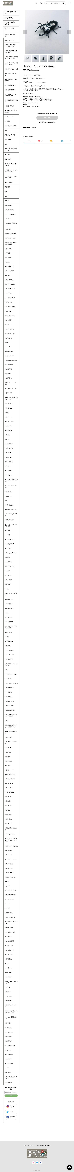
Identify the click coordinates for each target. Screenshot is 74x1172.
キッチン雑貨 (9, 182)
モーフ (8, 987)
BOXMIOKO (9, 872)
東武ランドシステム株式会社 (11, 664)
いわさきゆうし (10, 279)
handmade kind (10, 779)
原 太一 (8, 765)
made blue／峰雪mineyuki (11, 982)
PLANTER (9, 850)
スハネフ (8, 548)
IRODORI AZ (10, 271)
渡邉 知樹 (9, 1083)
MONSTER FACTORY (11, 1005)
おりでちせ (9, 364)
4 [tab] (51, 58)
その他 (7, 196)
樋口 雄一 (9, 801)
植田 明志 (9, 302)
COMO (8, 466)
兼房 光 (8, 373)
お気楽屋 (8, 320)
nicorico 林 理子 (10, 710)
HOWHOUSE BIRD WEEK (11, 80)
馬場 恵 (8, 756)
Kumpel (8, 452)
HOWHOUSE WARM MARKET (11, 51)
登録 (11, 1095)
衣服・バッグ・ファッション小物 (11, 170)
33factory (9, 496)
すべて (29, 141)
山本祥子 (8, 1036)
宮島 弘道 (9, 959)
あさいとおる (10, 209)
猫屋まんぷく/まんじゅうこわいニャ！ (11, 726)
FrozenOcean (10, 864)
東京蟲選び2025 (11, 85)
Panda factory (10, 787)
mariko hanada (10, 917)
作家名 (7, 200)
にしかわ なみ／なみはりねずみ (11, 715)
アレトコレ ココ (11, 238)
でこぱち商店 (10, 650)
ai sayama (9, 205)
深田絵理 (8, 823)
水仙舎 (8, 535)
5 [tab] (59, 58)
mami (7, 903)
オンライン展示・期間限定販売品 (11, 63)
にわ (7, 720)
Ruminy (8, 1072)
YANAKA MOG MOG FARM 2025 (11, 95)
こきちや (8, 475)
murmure (9, 972)
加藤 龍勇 (9, 369)
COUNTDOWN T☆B (11, 74)
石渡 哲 (8, 253)
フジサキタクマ (10, 834)
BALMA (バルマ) (11, 774)
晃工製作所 (9, 461)
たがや (8, 570)
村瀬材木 (8, 968)
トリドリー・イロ (11, 674)
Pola (7, 881)
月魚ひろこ (9, 617)
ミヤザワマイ (10, 954)
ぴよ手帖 (8, 814)
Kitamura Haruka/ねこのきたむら (11, 398)
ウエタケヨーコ (10, 288)
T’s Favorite (9, 641)
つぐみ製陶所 (10, 621)
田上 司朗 (9, 579)
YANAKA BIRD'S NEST (11, 100)
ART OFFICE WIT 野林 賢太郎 (11, 243)
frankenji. (9, 855)
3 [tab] (43, 58)
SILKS (8, 530)
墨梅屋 (8, 557)
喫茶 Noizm (9, 408)
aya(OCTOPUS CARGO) (11, 223)
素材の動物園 (10, 106)
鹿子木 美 (9, 378)
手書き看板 (8, 159)
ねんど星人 (9, 737)
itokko (8, 262)
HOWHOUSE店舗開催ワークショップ (11, 57)
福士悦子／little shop (11, 828)
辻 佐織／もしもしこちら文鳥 (11, 627)
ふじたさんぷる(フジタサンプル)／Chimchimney (11, 840)
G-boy (8, 500)
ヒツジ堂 (8, 805)
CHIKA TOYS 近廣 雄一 (11, 594)
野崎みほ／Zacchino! (11, 742)
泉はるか (8, 257)
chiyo (7, 613)
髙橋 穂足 (9, 561)
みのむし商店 (10, 941)
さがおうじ (9, 491)
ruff (7, 1068)
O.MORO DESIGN (11, 360)
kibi (7, 412)
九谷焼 (8, 121)
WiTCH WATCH (10, 284)
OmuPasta (9, 347)
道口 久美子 (9, 659)
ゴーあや (8, 470)
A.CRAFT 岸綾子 (11, 306)
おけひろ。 (9, 338)
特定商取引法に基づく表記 (43, 1145)
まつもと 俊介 (10, 899)
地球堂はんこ (10, 599)
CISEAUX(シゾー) (11, 509)
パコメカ (8, 747)
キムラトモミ (10, 421)
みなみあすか (10, 950)
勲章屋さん (9, 448)
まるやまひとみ (10, 932)
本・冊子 (7, 154)
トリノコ (8, 678)
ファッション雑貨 (11, 125)
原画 (6, 130)
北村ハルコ (9, 403)
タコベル (8, 575)
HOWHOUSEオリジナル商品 (11, 111)
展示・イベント (9, 40)
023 (7, 342)
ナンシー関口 (10, 705)
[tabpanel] (47, 32)
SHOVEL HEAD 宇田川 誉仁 (11, 525)
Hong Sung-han (10, 877)
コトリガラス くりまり (11, 486)
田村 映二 (9, 584)
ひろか (8, 810)
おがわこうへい (10, 315)
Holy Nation (9, 868)
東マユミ (8, 796)
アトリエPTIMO (10, 214)
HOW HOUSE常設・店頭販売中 (10, 45)
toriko (7, 669)
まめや (8, 908)
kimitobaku (9, 417)
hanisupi (8, 752)
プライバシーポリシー (29, 1145)
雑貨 (6, 191)
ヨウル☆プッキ (10, 1045)
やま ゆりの (9, 1032)
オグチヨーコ (10, 329)
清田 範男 (9, 430)
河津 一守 (9, 393)
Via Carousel (10, 792)
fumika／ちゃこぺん (12, 846)
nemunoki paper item (11, 732)
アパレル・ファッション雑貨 (11, 164)
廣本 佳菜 (9, 819)
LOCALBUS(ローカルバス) (11, 149)
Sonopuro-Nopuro (11, 553)
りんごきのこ (10, 1063)
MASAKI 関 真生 (11, 894)
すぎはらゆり (10, 544)
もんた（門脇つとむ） (10, 1017)
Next (69, 32)
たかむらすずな (10, 566)
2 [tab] (35, 58)
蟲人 (7, 963)
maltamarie (9, 927)
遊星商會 (8, 1041)
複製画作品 (8, 139)
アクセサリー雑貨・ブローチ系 (11, 177)
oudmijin (8, 311)
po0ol (7, 886)
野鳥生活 (8, 1023)
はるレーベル (10, 770)
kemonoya (9, 457)
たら (7, 588)
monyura (8, 1000)
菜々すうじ (9, 696)
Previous (25, 32)
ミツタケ (8, 936)
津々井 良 (9, 632)
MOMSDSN (9, 912)
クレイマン (9, 443)
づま (7, 637)
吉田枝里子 (9, 1054)
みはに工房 (9, 945)
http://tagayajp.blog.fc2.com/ (31, 106)
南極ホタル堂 (10, 701)
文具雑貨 (7, 187)
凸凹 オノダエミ (11, 654)
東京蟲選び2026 (11, 89)
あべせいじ (9, 218)
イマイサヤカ (10, 266)
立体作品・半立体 (10, 135)
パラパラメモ (10, 116)
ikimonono (9, 248)
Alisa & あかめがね (11, 233)
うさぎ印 (8, 293)
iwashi (8, 275)
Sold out (47, 118)
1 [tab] (27, 58)
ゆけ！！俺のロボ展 (12, 69)
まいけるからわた (11, 890)
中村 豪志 (9, 692)
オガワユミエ (10, 324)
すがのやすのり (10, 539)
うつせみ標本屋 (10, 297)
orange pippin (10, 355)
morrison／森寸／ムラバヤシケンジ (11, 1011)
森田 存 (8, 991)
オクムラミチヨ (10, 333)
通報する (33, 127)
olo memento (10, 351)
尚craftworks (9, 687)
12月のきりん (10, 520)
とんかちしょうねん (12, 683)
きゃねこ (8, 426)
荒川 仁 (8, 229)
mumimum (9, 977)
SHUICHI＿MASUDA (11, 514)
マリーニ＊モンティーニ (11, 922)
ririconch (8, 1059)
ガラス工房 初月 (11, 388)
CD (6, 144)
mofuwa (8, 996)
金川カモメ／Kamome (11, 383)
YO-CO (8, 1050)
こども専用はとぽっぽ (11, 480)
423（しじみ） (10, 505)
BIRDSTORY (10, 783)
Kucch (8, 439)
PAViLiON (9, 761)
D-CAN (8, 645)
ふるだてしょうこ (11, 859)
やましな (8, 1027)
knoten (8, 435)
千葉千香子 (9, 604)
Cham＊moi (9, 608)
